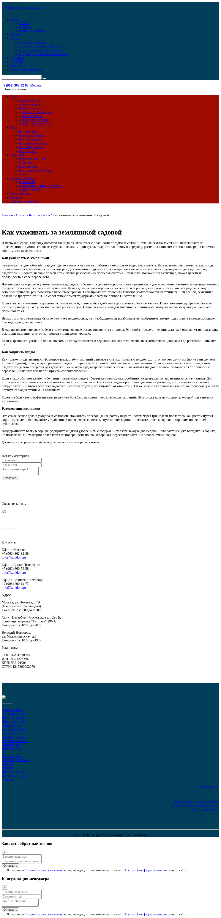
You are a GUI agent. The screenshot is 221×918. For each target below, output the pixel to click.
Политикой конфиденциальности (145, 870)
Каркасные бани (31, 135)
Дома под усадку (14, 721)
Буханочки (27, 182)
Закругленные (29, 190)
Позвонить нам (207, 787)
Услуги (15, 38)
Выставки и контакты (26, 69)
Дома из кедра (29, 104)
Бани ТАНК (28, 151)
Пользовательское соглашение (197, 801)
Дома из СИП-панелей (35, 112)
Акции (7, 768)
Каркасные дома (31, 108)
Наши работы (12, 756)
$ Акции (16, 62)
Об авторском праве (204, 809)
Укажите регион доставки (22, 7)
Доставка (17, 58)
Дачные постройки (24, 201)
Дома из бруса (29, 100)
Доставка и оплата (15, 760)
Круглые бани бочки (34, 159)
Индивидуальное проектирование (44, 54)
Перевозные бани (23, 178)
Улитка (24, 174)
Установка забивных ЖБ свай (41, 46)
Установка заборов (32, 42)
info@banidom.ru (14, 557)
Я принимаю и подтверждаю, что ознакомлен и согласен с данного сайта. (96, 870)
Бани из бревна (30, 139)
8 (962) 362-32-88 (15, 85)
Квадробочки (29, 166)
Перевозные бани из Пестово (40, 186)
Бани (14, 127)
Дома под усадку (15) (34, 124)
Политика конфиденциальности (195, 805)
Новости (25, 27)
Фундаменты (20, 193)
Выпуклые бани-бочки (36, 170)
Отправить (10, 478)
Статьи (24, 23)
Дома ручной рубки (33, 120)
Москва (35, 85)
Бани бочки (18, 155)
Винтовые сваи (13, 749)
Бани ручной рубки (33, 143)
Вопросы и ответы (32, 31)
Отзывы (16, 34)
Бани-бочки (10, 745)
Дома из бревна (30, 116)
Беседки (16, 197)
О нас (14, 19)
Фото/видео (19, 66)
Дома (14, 96)
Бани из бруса (29, 131)
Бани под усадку (31, 147)
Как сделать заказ (14, 775)
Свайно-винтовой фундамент (41, 50)
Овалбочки (27, 162)
